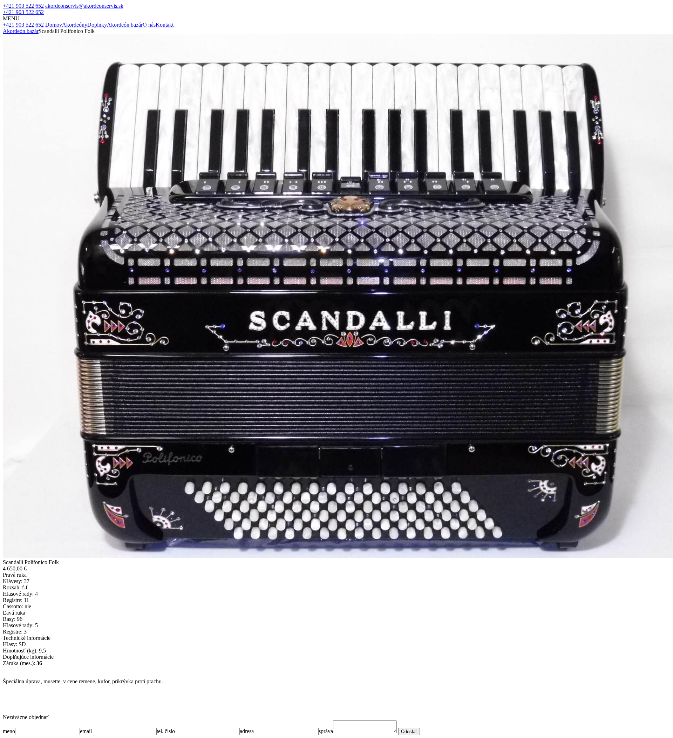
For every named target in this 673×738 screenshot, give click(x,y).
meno (9, 731)
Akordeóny (74, 25)
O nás (149, 25)
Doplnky (97, 25)
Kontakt (165, 25)
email (86, 731)
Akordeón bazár (125, 25)
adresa (247, 731)
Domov (53, 25)
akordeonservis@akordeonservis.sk (84, 6)
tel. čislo (166, 731)
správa (326, 731)
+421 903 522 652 (23, 6)
